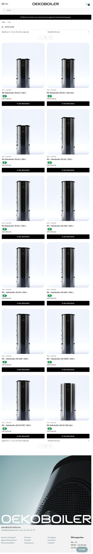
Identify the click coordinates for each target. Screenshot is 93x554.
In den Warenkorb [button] (23, 104)
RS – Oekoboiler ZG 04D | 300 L (60, 292)
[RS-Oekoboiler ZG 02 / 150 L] (23, 65)
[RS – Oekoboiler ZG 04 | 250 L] (68, 131)
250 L (49, 156)
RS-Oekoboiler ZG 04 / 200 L (14, 159)
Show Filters (9, 27)
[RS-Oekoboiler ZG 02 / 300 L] (23, 198)
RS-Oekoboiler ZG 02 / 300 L (14, 226)
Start (3, 22)
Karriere (27, 537)
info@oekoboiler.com (9, 530)
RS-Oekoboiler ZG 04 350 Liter (60, 425)
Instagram (52, 537)
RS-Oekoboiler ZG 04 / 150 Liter (60, 93)
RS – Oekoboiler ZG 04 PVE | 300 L (16, 425)
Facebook (51, 540)
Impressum (29, 543)
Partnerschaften (8, 543)
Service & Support (8, 537)
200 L (4, 156)
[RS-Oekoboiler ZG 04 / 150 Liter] (68, 65)
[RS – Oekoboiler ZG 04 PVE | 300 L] (23, 397)
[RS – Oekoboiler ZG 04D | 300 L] (68, 264)
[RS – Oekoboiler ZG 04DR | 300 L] (68, 331)
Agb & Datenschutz (9, 540)
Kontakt (27, 540)
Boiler (8, 90)
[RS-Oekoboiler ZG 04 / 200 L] (23, 131)
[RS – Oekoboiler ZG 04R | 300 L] (23, 331)
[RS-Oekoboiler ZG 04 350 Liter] (68, 397)
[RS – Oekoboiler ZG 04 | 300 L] (23, 264)
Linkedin (51, 543)
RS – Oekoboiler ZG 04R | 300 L (15, 359)
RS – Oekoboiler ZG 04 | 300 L (14, 292)
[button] (87, 4)
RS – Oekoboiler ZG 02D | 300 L (60, 226)
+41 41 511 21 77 (27, 530)
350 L (49, 422)
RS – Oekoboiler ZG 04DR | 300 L (61, 359)
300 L (4, 223)
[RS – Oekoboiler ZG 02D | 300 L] (68, 198)
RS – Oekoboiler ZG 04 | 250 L (59, 159)
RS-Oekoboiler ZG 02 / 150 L (14, 93)
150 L (4, 90)
